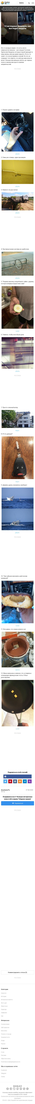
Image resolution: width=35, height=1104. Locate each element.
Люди (2, 1040)
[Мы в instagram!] (17, 1089)
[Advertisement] (17, 88)
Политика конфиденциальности (10, 1062)
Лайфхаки (4, 1012)
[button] (17, 776)
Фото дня (4, 1003)
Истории (3, 996)
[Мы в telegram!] (11, 1089)
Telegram (3, 1073)
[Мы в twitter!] (14, 1089)
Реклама (3, 1055)
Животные (4, 1006)
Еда (2, 1016)
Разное (3, 1043)
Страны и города (6, 1034)
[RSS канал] (27, 1089)
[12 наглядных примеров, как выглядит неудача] (30, 781)
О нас (2, 1052)
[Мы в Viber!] (24, 1089)
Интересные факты (7, 999)
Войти (21, 3)
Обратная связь (6, 1058)
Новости (3, 993)
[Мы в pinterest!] (21, 1089)
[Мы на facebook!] (7, 1089)
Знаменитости (5, 1037)
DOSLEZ (17, 1086)
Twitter (3, 1076)
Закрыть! (30, 10)
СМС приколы (5, 1027)
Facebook (4, 1070)
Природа (3, 1009)
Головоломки (5, 1024)
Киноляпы (4, 1030)
